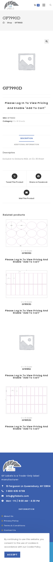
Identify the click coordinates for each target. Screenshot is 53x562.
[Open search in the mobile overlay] (48, 5)
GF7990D (19, 22)
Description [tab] (26, 138)
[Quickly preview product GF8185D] (49, 326)
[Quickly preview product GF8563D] (49, 275)
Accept (12, 554)
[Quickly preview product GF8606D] (49, 224)
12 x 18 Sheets (19, 121)
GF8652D (26, 420)
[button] (46, 41)
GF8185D (26, 369)
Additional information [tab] (26, 144)
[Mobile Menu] (43, 5)
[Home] (4, 22)
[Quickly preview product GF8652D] (49, 391)
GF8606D (26, 253)
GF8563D (26, 304)
